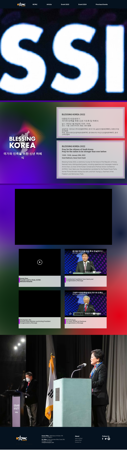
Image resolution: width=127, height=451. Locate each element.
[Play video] (39, 262)
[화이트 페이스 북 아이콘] (102, 439)
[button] (35, 4)
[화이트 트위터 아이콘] (105, 439)
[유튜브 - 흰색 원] (109, 439)
